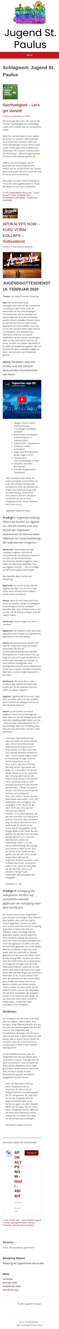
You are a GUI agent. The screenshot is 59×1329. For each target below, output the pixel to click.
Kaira (36, 1322)
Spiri (17, 1220)
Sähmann (31, 1222)
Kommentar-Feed (12, 1286)
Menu (29, 55)
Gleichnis (31, 1220)
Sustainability (20, 197)
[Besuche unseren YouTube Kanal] (36, 1311)
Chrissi (27, 116)
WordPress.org (10, 1289)
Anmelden (8, 1279)
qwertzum (29, 247)
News (29, 192)
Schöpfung (7, 1225)
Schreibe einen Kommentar (23, 1225)
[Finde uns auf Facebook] (28, 1311)
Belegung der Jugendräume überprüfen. (23, 1263)
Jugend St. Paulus (30, 38)
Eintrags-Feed (10, 1282)
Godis (12, 1220)
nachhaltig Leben (23, 195)
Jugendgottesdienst (19, 1222)
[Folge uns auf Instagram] (44, 1311)
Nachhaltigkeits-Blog (18, 192)
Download (31, 1152)
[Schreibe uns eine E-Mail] (19, 1311)
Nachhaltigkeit (8, 197)
